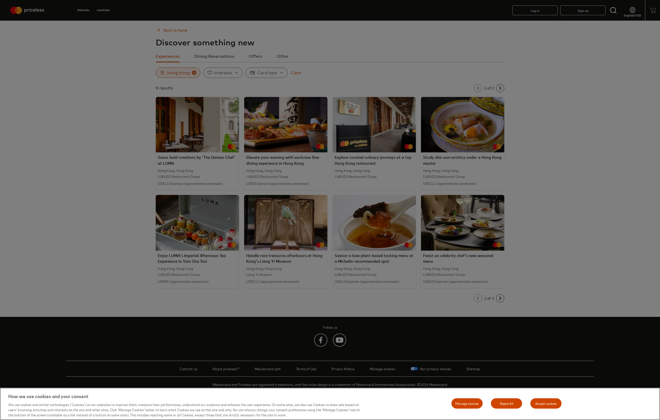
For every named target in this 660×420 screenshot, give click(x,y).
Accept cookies (546, 403)
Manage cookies (467, 403)
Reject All (506, 403)
